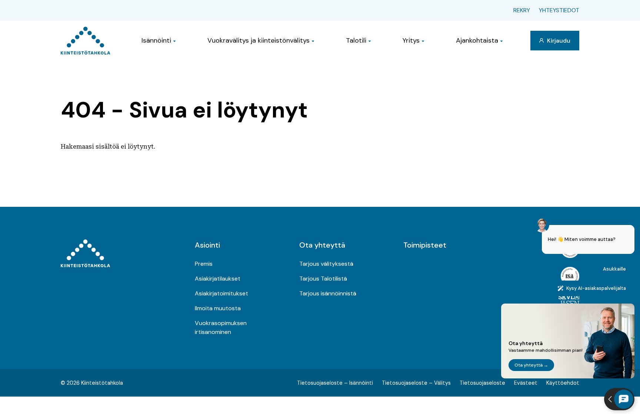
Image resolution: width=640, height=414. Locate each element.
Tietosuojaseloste (482, 383)
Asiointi (207, 245)
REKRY (521, 10)
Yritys (411, 40)
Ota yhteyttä (322, 245)
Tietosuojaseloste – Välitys (416, 383)
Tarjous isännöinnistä (327, 293)
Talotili (356, 40)
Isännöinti (156, 40)
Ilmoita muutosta (218, 308)
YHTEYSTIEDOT (559, 10)
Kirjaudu (558, 40)
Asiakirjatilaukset (217, 278)
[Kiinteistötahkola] (85, 40)
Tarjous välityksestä (326, 264)
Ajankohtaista (477, 40)
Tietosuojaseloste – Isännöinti (335, 383)
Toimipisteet (424, 245)
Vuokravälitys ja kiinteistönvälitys (258, 40)
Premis (204, 264)
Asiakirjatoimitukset (221, 293)
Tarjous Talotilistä (323, 278)
